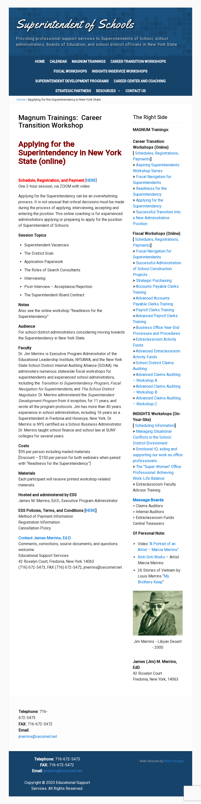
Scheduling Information (155, 425)
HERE (90, 510)
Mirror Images (174, 761)
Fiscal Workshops (70, 71)
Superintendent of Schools (75, 23)
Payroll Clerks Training (155, 310)
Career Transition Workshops (138, 61)
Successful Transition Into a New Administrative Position (157, 218)
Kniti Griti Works (151, 557)
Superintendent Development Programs (72, 81)
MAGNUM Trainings (89, 61)
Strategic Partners (73, 91)
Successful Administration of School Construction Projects (157, 269)
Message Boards (148, 500)
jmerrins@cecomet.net (38, 736)
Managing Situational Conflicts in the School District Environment (152, 437)
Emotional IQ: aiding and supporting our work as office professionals (158, 455)
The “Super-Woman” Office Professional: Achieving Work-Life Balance (157, 472)
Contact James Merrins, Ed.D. (45, 538)
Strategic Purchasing (154, 280)
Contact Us (136, 91)
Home (21, 99)
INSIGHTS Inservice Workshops (120, 71)
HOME (40, 61)
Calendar (58, 61)
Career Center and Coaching (140, 81)
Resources (106, 91)
